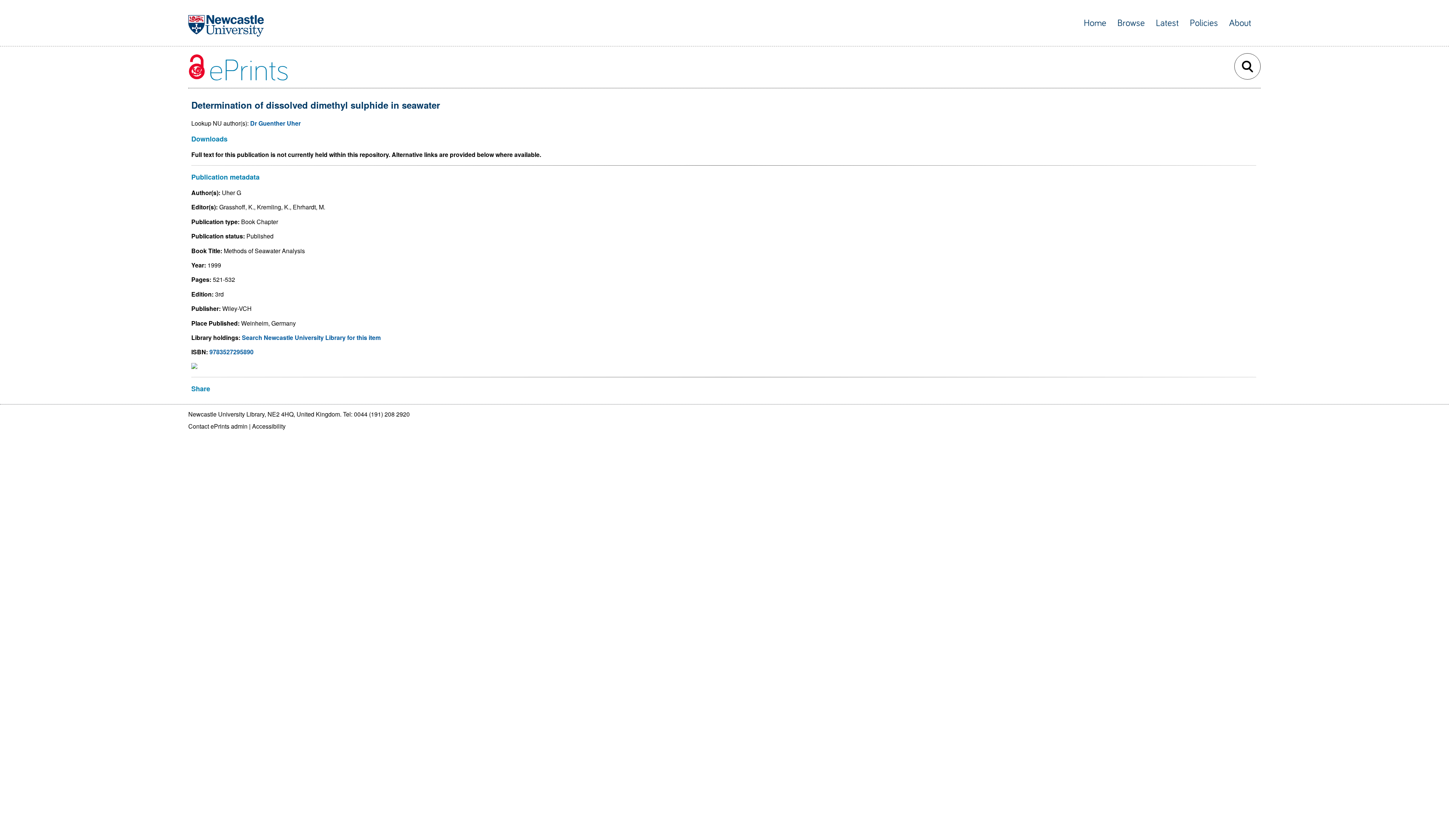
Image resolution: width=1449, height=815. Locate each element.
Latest (1167, 23)
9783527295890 (231, 352)
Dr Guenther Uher (275, 123)
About (1240, 23)
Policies (1204, 23)
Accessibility (269, 426)
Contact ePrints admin (218, 426)
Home (1095, 23)
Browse (1131, 23)
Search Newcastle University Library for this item (311, 337)
